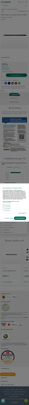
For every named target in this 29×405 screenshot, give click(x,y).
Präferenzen (8, 206)
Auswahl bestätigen (8, 218)
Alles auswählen (20, 218)
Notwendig (7, 205)
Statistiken (7, 208)
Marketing (7, 210)
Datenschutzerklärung (7, 202)
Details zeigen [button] (21, 213)
